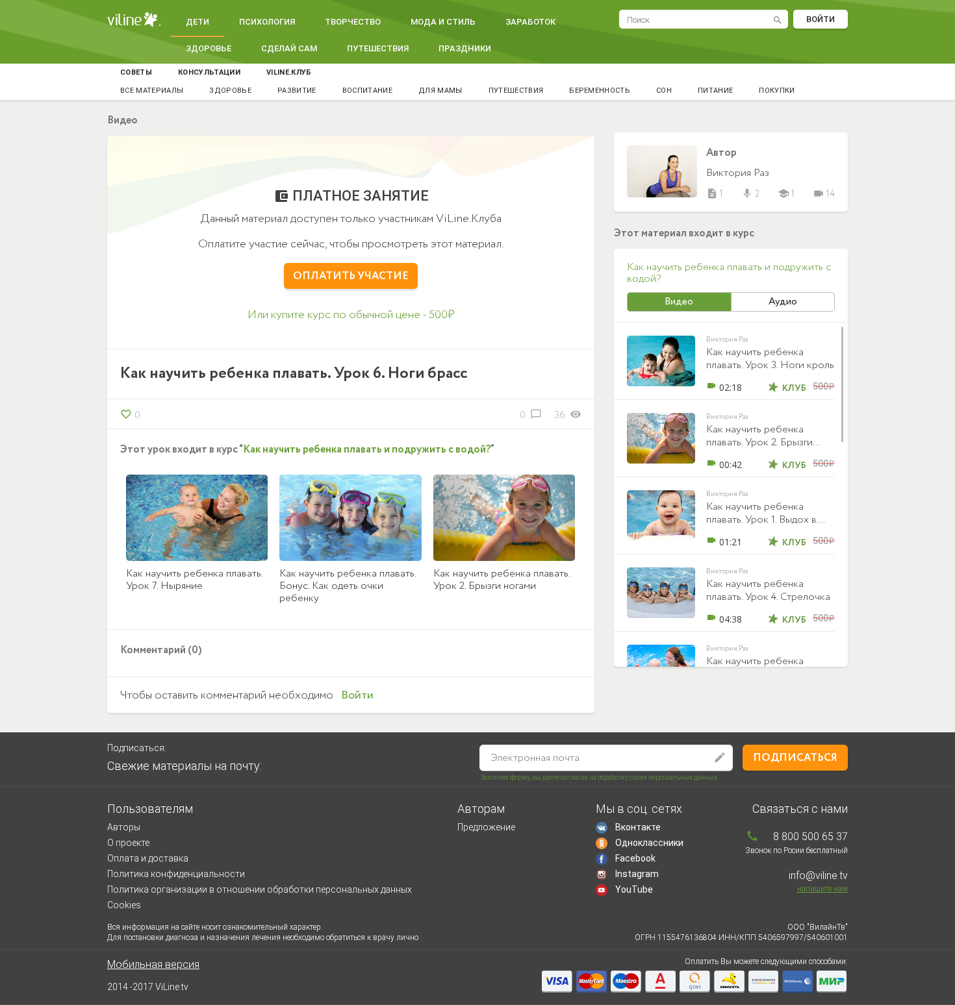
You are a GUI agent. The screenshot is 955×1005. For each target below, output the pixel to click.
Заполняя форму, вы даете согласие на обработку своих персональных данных (599, 777)
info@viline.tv (818, 875)
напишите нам (822, 888)
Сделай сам (289, 48)
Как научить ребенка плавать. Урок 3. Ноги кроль (770, 359)
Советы (136, 72)
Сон (664, 90)
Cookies (124, 905)
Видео (679, 302)
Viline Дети (133, 19)
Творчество (353, 22)
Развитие (296, 90)
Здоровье (208, 48)
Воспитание (367, 90)
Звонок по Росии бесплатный (796, 850)
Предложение (486, 827)
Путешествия (378, 48)
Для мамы (440, 90)
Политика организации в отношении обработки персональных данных (259, 889)
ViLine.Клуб (289, 72)
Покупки (777, 90)
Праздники (465, 48)
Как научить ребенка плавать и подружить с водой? (366, 449)
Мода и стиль (443, 22)
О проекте (128, 843)
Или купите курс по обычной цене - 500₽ (351, 314)
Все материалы (151, 90)
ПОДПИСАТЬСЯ (795, 758)
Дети (197, 22)
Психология (267, 22)
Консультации (209, 72)
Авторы (123, 827)
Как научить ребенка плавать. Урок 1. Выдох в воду (761, 519)
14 (824, 194)
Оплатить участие (351, 276)
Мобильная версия (153, 964)
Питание (715, 90)
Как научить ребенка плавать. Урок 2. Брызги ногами (759, 442)
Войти (820, 19)
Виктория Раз (737, 173)
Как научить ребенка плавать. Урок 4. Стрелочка (768, 590)
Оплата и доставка (147, 858)
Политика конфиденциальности (176, 874)
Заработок (530, 22)
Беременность (599, 90)
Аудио (783, 302)
